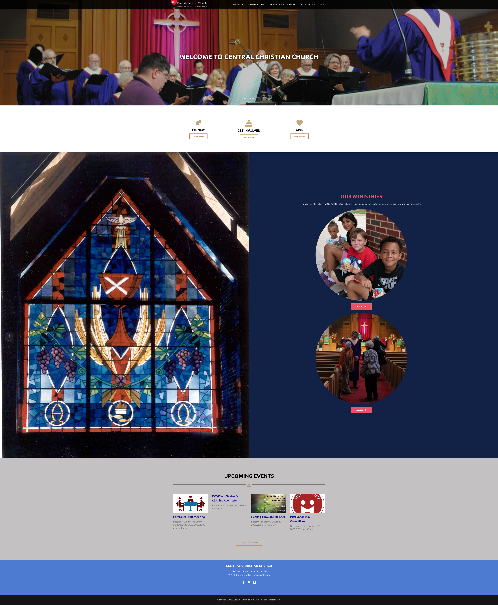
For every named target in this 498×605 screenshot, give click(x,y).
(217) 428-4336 (235, 575)
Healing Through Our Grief (268, 517)
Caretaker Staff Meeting (189, 517)
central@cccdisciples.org (257, 575)
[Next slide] (491, 51)
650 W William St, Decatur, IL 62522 (249, 571)
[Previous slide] (6, 51)
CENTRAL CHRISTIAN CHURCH (249, 566)
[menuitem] (238, 4)
